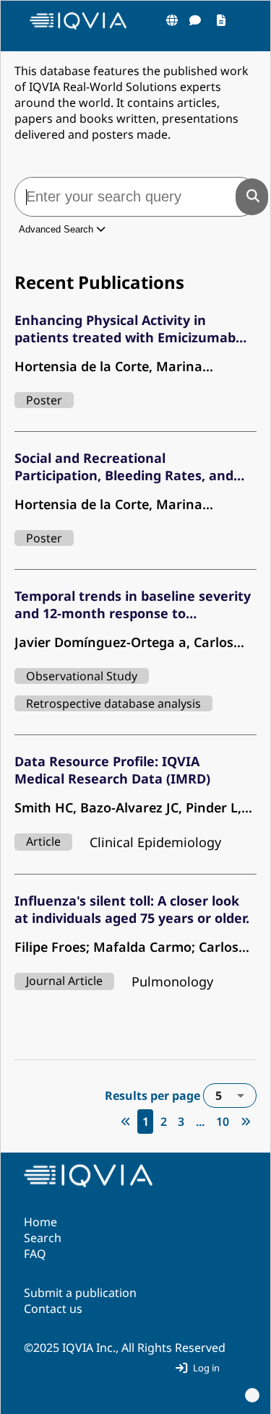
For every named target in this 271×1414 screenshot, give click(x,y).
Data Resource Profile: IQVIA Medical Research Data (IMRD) (112, 769)
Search (42, 1238)
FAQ (35, 1254)
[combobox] (230, 1095)
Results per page (163, 1095)
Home (40, 1222)
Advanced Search (57, 229)
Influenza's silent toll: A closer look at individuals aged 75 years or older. (131, 909)
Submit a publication (80, 1293)
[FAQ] (195, 20)
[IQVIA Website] (172, 20)
